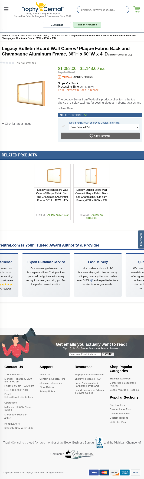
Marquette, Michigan (15, 414)
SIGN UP (107, 354)
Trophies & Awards (120, 378)
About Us (45, 374)
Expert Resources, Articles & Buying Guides (89, 391)
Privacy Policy (47, 391)
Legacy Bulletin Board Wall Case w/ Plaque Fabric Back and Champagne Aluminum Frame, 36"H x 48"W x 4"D (52, 195)
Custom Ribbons (119, 417)
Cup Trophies (117, 405)
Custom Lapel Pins (120, 409)
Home (5, 35)
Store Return (47, 387)
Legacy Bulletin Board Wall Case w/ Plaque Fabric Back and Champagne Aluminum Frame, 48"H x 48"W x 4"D (91, 195)
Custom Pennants (120, 413)
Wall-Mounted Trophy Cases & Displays (48, 35)
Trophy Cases (18, 35)
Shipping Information (51, 383)
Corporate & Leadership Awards (123, 384)
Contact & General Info (52, 378)
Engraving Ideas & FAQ (88, 378)
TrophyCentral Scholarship (89, 374)
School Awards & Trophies (124, 389)
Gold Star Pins (118, 422)
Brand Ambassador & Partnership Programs (87, 384)
